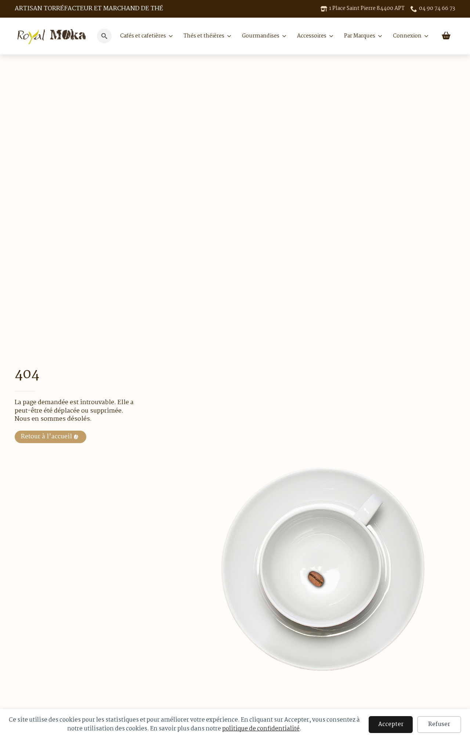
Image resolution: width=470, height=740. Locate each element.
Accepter (391, 724)
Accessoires (311, 36)
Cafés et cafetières (143, 36)
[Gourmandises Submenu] (282, 36)
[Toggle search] (104, 36)
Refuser (439, 724)
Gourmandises (260, 36)
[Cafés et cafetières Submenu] (169, 36)
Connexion (407, 36)
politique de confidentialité (261, 728)
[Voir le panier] (446, 36)
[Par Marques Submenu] (378, 36)
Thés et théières (204, 36)
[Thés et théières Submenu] (227, 36)
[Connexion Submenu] (425, 36)
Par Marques (359, 36)
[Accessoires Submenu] (329, 36)
